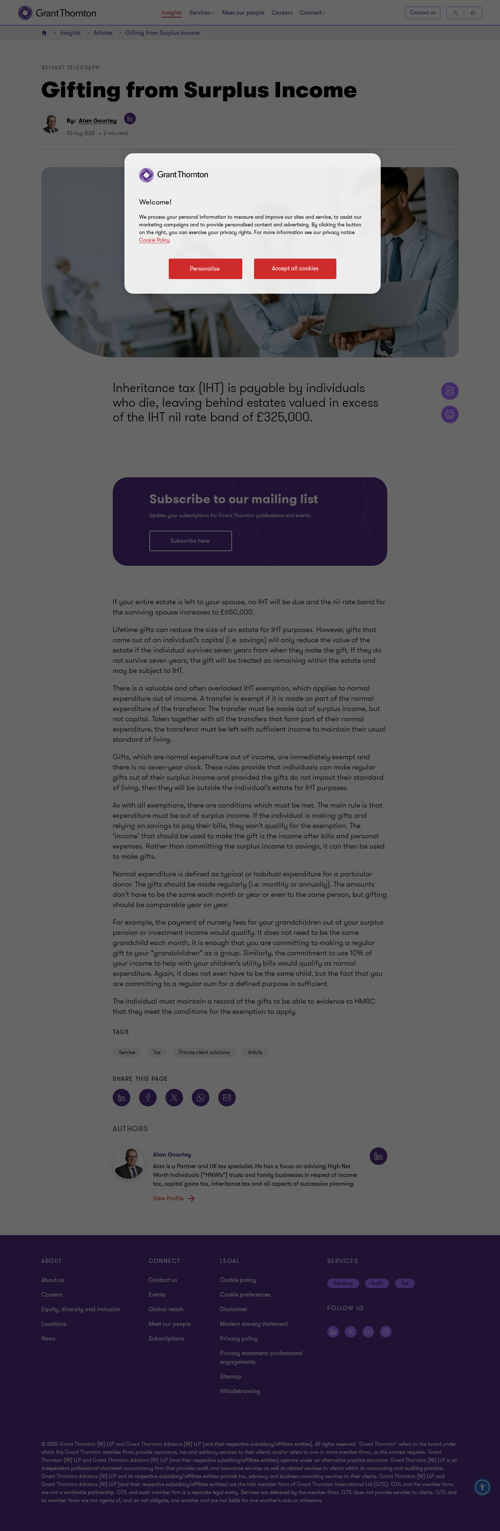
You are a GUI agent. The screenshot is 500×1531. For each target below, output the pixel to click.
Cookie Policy (154, 240)
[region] (252, 223)
